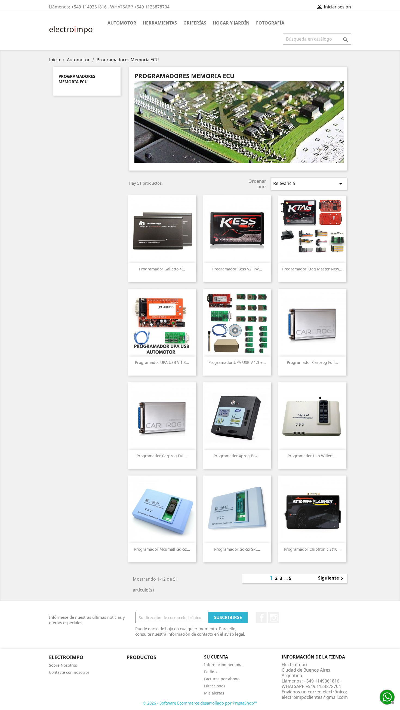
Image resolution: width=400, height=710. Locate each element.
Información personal (224, 664)
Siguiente (331, 578)
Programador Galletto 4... (162, 269)
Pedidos (211, 671)
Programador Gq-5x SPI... (237, 549)
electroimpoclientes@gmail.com (315, 697)
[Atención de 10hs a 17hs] (386, 696)
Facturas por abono (221, 678)
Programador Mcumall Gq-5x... (162, 549)
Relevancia (308, 183)
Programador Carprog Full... (312, 362)
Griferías (194, 23)
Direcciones (214, 685)
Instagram (273, 617)
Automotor (121, 23)
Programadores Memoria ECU (77, 79)
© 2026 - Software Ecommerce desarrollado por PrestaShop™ (200, 703)
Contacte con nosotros (69, 672)
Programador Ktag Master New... (312, 269)
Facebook (261, 617)
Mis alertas (214, 693)
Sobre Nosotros (63, 665)
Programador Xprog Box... (237, 455)
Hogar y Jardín (231, 23)
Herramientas (160, 23)
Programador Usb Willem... (312, 455)
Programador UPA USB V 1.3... (162, 362)
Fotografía (270, 23)
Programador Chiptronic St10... (312, 549)
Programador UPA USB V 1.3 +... (237, 362)
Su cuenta (216, 657)
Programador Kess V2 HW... (237, 269)
